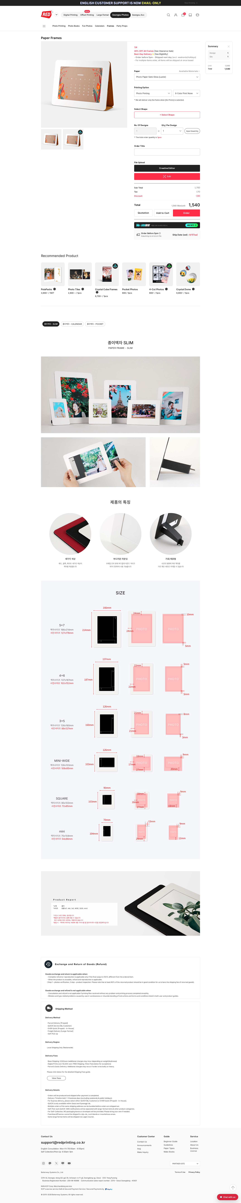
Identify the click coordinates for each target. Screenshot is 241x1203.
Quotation (143, 212)
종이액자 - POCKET (95, 324)
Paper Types (169, 1148)
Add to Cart (162, 213)
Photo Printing (59, 26)
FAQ (139, 1149)
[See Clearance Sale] (163, 51)
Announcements (144, 1145)
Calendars (99, 26)
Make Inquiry (142, 1152)
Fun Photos (87, 26)
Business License (194, 1149)
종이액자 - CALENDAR (72, 324)
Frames (110, 26)
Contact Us (142, 1142)
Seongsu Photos (120, 15)
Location (193, 1141)
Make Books (169, 1152)
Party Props (122, 26)
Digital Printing (71, 15)
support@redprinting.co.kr (63, 1142)
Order (186, 213)
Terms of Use (180, 1172)
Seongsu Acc (138, 15)
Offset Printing (87, 15)
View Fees (56, 1078)
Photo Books (74, 26)
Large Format (103, 15)
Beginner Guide (170, 1141)
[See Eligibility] (161, 54)
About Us (194, 1145)
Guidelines (168, 1145)
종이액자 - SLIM (51, 324)
